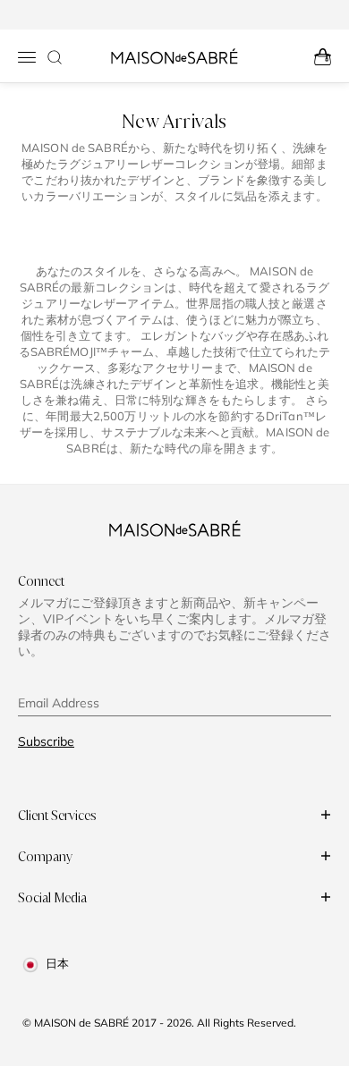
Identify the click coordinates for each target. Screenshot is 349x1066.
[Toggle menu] (27, 57)
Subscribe (46, 741)
